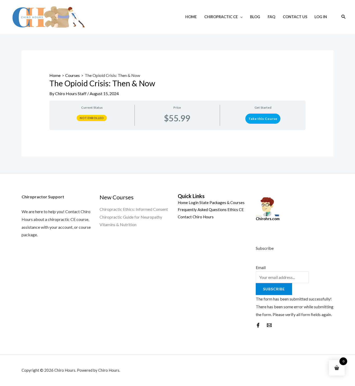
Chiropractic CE (221, 17)
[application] (240, 17)
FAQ (271, 17)
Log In (320, 17)
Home (191, 17)
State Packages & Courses (222, 202)
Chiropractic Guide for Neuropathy (131, 216)
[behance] (269, 325)
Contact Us (295, 17)
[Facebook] (258, 325)
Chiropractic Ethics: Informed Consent (134, 209)
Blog (255, 17)
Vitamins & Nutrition (118, 224)
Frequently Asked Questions (202, 209)
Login (194, 202)
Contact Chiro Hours (196, 216)
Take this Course (262, 119)
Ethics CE (235, 209)
